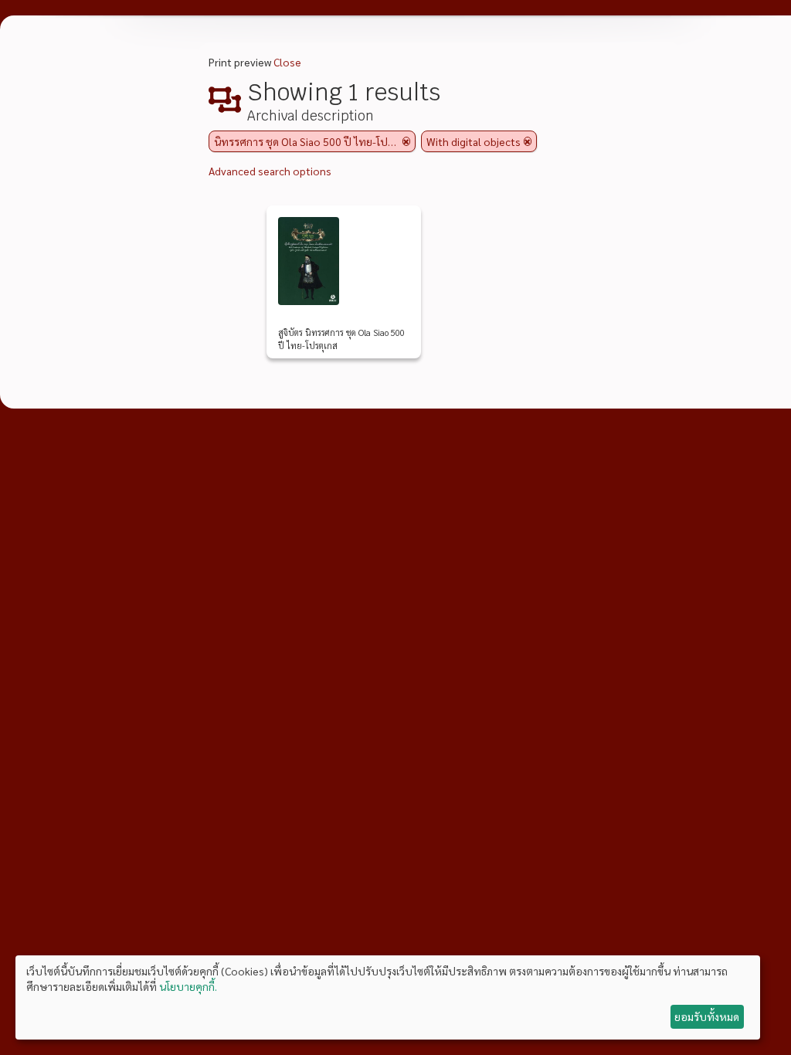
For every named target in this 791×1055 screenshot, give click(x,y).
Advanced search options (270, 171)
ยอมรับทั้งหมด (706, 1016)
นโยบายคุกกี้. (188, 986)
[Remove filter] (406, 141)
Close (287, 62)
